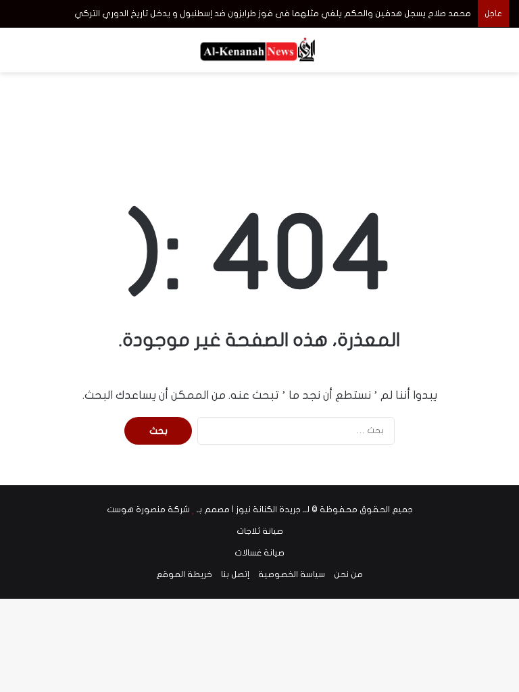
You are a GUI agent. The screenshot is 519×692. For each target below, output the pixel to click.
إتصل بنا (235, 574)
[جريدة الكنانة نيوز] (259, 50)
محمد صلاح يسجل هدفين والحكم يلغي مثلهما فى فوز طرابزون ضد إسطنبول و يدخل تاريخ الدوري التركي (272, 13)
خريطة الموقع (184, 574)
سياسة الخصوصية (291, 574)
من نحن (348, 574)
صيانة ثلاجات (260, 531)
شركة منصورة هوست (148, 509)
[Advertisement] (259, 116)
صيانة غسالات (259, 553)
